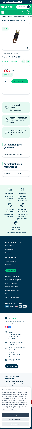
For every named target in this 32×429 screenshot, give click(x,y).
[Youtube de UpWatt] (6, 327)
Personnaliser (15, 424)
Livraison (8, 294)
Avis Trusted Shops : (14, 2)
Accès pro (10, 270)
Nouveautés (9, 249)
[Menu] (3, 12)
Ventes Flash (9, 246)
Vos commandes (10, 261)
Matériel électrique (19, 16)
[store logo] (7, 6)
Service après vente (12, 297)
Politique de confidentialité (9, 410)
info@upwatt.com (14, 360)
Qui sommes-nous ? (12, 290)
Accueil (4, 16)
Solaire (10, 16)
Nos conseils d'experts (13, 280)
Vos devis (8, 265)
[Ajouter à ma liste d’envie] (28, 61)
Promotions (9, 253)
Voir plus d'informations (10, 61)
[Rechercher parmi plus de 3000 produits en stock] (28, 6)
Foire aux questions (11, 287)
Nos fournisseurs (11, 283)
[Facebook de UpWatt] (9, 327)
